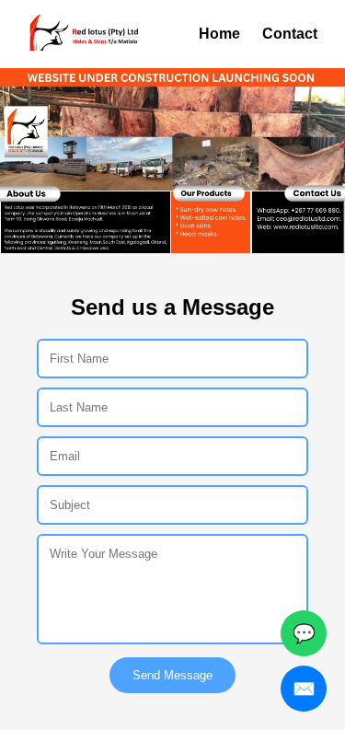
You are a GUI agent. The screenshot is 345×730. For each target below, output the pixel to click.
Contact (289, 33)
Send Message (172, 675)
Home (219, 33)
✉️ (304, 688)
